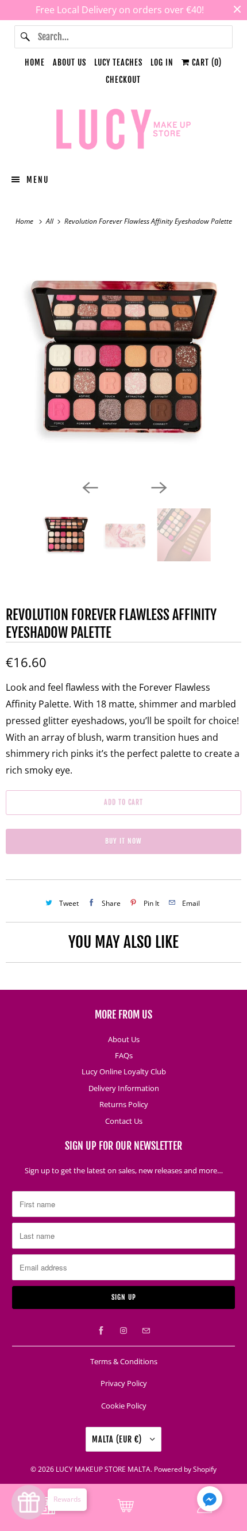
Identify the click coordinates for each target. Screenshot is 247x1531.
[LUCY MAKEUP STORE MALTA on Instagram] (123, 1330)
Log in (161, 62)
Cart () (206, 62)
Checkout (123, 80)
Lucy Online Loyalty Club (124, 1071)
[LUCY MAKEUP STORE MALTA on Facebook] (101, 1330)
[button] (209, 1501)
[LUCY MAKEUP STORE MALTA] (124, 131)
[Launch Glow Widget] (28, 1502)
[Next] (158, 486)
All (50, 221)
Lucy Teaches (118, 62)
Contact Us (123, 1121)
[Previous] (89, 486)
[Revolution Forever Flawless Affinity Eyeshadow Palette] (123, 359)
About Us (69, 62)
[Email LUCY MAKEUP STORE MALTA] (145, 1330)
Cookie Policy (123, 1405)
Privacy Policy (124, 1383)
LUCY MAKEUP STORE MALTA (103, 1469)
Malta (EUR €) (118, 1439)
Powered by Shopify (185, 1469)
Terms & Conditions (123, 1361)
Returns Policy (123, 1104)
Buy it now (123, 841)
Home (35, 62)
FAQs (124, 1055)
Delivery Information (123, 1088)
